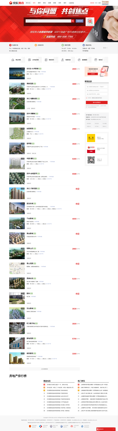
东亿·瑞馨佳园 (32, 98)
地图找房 (79, 21)
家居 (54, 3)
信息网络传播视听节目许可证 (74, 422)
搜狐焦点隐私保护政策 (97, 97)
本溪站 (98, 149)
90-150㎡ (74, 48)
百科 (60, 3)
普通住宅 (85, 48)
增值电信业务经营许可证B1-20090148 (36, 422)
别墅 (89, 48)
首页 (34, 3)
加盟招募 (92, 2)
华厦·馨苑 (30, 158)
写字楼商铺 (85, 50)
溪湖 (29, 48)
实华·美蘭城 (31, 113)
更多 (104, 48)
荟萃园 (29, 143)
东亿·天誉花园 (32, 188)
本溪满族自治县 (16, 48)
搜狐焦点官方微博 (101, 148)
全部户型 (41, 74)
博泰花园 (30, 83)
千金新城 (30, 218)
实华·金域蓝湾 (32, 173)
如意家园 (30, 128)
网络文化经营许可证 (86, 422)
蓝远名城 (30, 203)
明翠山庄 (30, 248)
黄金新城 (30, 233)
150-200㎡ (64, 50)
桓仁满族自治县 (13, 50)
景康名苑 (30, 278)
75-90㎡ (69, 48)
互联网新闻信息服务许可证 (61, 422)
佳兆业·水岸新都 (32, 68)
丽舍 (28, 293)
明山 (25, 48)
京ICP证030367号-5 (49, 422)
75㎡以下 (64, 48)
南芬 (22, 48)
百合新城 (30, 308)
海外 (65, 3)
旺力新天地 (31, 323)
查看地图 (44, 71)
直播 (49, 3)
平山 (10, 48)
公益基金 (71, 3)
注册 (99, 3)
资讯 (44, 3)
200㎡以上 (70, 50)
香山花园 (30, 263)
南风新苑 (30, 353)
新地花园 (30, 338)
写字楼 (93, 48)
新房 (39, 3)
